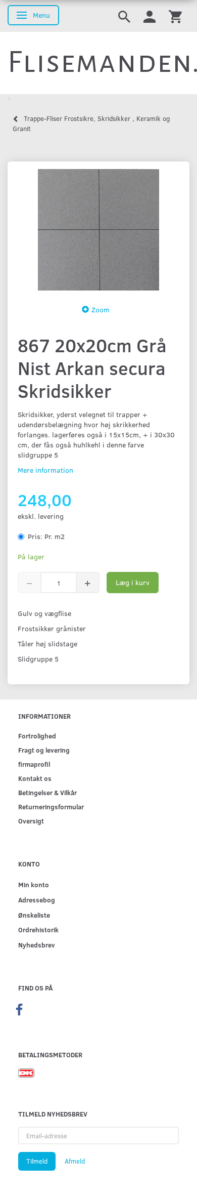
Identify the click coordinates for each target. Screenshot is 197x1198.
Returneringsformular (51, 806)
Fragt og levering (44, 750)
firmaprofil (34, 764)
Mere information (45, 470)
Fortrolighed (37, 735)
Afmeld (75, 1161)
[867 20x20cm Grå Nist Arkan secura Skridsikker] (98, 230)
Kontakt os (35, 778)
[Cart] (175, 16)
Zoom (100, 309)
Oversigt (31, 820)
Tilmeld (36, 1161)
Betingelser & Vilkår (47, 792)
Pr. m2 (46, 536)
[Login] (149, 16)
